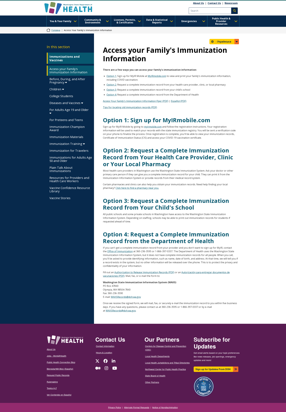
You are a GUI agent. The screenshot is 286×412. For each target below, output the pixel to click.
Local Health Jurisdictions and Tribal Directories (167, 362)
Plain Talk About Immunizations (61, 169)
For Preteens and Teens (66, 120)
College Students (61, 96)
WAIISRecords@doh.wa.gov (126, 297)
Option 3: (112, 89)
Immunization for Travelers (68, 151)
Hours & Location (104, 352)
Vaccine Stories (59, 198)
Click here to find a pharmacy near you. (137, 188)
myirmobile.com (153, 126)
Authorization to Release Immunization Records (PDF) (144, 272)
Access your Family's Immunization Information (68, 70)
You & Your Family (60, 21)
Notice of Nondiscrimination (165, 407)
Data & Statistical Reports (157, 21)
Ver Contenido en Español (59, 394)
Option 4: (112, 94)
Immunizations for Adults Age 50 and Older (70, 159)
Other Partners (152, 382)
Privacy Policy (114, 407)
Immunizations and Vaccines (64, 58)
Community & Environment (92, 21)
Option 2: (112, 84)
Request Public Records (58, 375)
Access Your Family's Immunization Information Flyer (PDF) (135, 101)
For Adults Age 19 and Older (69, 110)
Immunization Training (66, 144)
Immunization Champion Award (67, 128)
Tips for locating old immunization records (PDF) (130, 107)
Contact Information (105, 346)
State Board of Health (155, 375)
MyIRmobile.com (157, 76)
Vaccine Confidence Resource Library (69, 189)
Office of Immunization (120, 251)
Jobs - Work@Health (56, 355)
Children (55, 89)
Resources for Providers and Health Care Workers (69, 179)
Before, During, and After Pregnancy (67, 80)
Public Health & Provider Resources (221, 21)
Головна (55, 30)
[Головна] (71, 8)
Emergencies (189, 21)
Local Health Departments (157, 356)
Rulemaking (52, 381)
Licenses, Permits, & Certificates (125, 21)
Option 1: (112, 76)
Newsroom (231, 3)
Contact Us (214, 3)
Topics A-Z (52, 388)
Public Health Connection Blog (61, 362)
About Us (198, 3)
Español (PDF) (178, 101)
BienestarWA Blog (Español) (60, 368)
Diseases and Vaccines (65, 103)
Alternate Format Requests (136, 407)
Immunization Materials (66, 137)
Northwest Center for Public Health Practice (165, 369)
